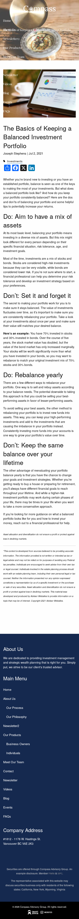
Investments (14, 161)
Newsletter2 (11, 39)
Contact (8, 66)
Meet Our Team (13, 57)
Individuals (13, 753)
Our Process (14, 707)
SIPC (60, 873)
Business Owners (18, 744)
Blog (6, 93)
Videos (7, 84)
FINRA (52, 873)
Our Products (12, 48)
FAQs (6, 111)
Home (7, 21)
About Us (9, 30)
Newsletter (10, 75)
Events (7, 102)
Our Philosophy (16, 717)
